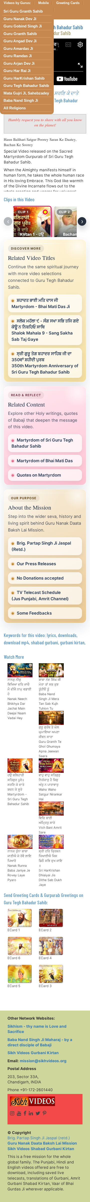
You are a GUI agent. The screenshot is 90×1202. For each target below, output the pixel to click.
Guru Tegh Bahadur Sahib (26, 86)
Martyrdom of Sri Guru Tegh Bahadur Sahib (42, 443)
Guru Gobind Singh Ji (23, 26)
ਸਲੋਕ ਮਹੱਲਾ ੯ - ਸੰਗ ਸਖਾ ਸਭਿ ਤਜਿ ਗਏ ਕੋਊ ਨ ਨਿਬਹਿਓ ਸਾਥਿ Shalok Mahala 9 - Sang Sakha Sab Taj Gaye (45, 330)
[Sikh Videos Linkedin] (31, 1113)
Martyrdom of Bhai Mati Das (45, 460)
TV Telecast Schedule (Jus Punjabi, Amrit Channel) (40, 595)
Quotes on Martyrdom (39, 475)
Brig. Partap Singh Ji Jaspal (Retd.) (41, 546)
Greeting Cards (68, 3)
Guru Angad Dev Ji (20, 41)
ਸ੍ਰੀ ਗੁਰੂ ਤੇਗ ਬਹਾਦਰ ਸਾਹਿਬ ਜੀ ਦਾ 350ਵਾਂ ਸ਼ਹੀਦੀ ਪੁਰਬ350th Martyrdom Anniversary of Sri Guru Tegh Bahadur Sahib (45, 363)
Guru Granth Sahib (20, 34)
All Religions (15, 108)
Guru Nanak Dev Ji (20, 19)
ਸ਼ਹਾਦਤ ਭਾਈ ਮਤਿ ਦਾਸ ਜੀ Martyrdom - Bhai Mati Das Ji (41, 303)
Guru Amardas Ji (18, 49)
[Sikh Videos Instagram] (12, 1113)
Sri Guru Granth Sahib (23, 11)
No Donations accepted (40, 578)
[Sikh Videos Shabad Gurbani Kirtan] (45, 1101)
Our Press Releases (36, 563)
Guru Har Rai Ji (17, 71)
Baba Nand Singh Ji (21, 100)
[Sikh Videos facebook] (25, 1113)
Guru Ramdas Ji (18, 56)
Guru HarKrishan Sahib (24, 78)
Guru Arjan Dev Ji (19, 63)
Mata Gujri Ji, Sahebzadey (26, 93)
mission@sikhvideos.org (43, 1060)
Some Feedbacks (34, 613)
